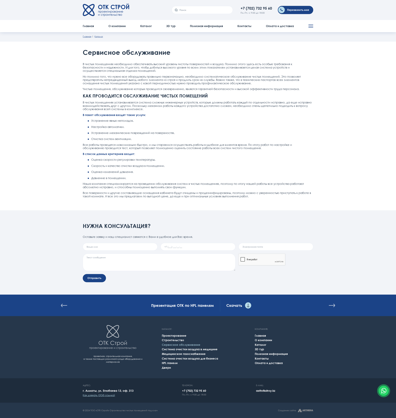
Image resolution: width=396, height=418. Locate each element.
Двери (166, 367)
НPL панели (170, 363)
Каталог (146, 26)
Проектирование (174, 335)
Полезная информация (206, 26)
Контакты (244, 26)
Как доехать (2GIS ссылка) (99, 395)
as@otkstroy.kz (265, 390)
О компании (117, 26)
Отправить (94, 278)
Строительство (173, 340)
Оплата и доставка (280, 26)
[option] (198, 305)
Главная (88, 26)
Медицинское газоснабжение (184, 354)
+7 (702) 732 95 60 (256, 8)
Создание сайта (287, 410)
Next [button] (332, 305)
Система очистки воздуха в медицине (189, 349)
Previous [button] (64, 305)
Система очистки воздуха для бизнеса (190, 358)
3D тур (171, 26)
